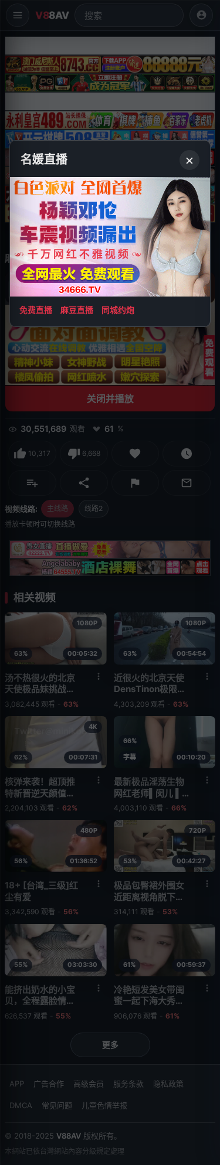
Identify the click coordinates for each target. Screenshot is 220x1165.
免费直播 (35, 310)
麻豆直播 (76, 310)
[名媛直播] (110, 582)
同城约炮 (117, 310)
